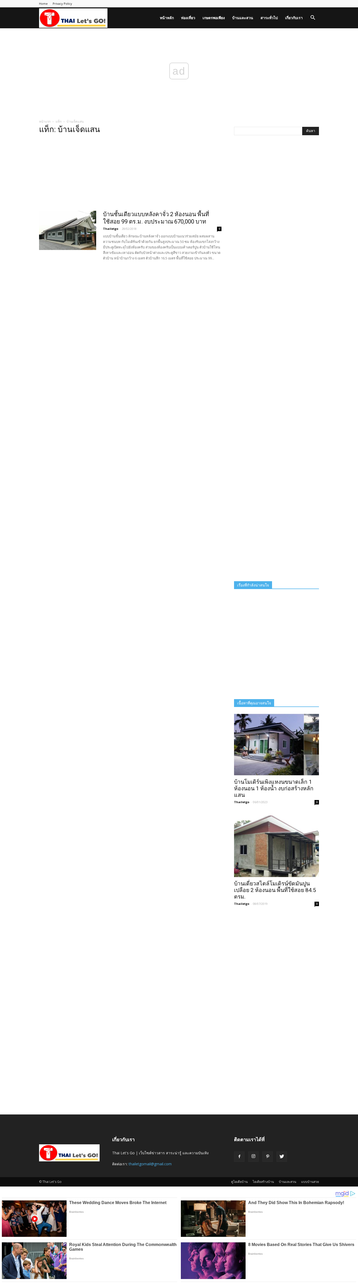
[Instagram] (253, 1156)
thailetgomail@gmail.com (150, 1163)
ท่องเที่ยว (188, 17)
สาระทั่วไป (269, 17)
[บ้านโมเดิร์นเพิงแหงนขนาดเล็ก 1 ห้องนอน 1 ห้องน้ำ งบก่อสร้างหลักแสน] (276, 744)
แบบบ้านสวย (310, 1181)
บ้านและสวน (242, 17)
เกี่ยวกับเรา (294, 17)
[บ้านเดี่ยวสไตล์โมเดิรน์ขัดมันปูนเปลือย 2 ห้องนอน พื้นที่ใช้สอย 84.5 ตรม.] (276, 846)
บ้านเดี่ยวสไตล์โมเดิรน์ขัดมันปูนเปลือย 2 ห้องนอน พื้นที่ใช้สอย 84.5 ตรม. (275, 890)
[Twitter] (281, 1156)
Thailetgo (110, 229)
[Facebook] (239, 1156)
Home (43, 4)
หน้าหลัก (167, 17)
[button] (312, 18)
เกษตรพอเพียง (214, 17)
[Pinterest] (267, 1156)
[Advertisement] (130, 174)
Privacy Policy (62, 4)
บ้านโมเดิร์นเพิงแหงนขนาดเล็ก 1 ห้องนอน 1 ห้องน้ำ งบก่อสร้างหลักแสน (273, 788)
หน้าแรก (45, 121)
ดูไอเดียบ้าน (239, 1181)
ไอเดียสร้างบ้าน (263, 1181)
